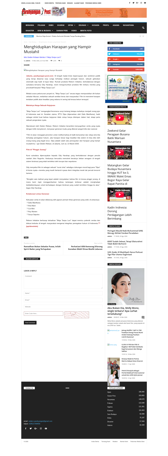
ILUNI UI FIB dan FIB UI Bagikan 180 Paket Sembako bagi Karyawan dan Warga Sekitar (132, 347)
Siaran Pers (62, 30)
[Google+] (137, 3)
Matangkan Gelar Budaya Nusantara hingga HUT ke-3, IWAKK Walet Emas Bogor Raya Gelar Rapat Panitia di (119, 174)
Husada (95, 25)
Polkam (41, 25)
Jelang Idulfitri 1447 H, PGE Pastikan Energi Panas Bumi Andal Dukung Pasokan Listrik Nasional (132, 333)
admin (28, 61)
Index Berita (49, 3)
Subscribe (139, 69)
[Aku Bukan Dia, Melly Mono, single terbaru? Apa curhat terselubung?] (125, 286)
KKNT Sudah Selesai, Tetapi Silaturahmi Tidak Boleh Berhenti (124, 242)
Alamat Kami (79, 3)
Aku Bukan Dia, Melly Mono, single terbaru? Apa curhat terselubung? (123, 311)
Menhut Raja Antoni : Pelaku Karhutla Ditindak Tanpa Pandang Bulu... (61, 36)
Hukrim (60, 25)
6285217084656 (34, 424)
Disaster (30, 30)
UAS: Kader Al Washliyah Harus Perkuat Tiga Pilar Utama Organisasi (125, 253)
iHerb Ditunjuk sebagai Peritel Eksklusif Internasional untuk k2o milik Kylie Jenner (133, 372)
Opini (109, 392)
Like (141, 49)
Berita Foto (86, 30)
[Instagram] (141, 3)
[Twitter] (133, 3)
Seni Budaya (32, 42)
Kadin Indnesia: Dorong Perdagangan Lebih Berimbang (119, 213)
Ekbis (51, 25)
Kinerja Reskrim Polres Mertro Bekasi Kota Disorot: (132, 360)
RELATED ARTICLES (32, 259)
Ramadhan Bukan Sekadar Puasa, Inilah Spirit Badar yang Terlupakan (42, 247)
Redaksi (70, 3)
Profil (106, 25)
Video (74, 30)
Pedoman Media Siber (93, 3)
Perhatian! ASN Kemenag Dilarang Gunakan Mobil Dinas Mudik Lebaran (85, 247)
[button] (143, 28)
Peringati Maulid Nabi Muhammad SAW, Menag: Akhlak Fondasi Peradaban (125, 231)
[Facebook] (129, 3)
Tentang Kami (60, 3)
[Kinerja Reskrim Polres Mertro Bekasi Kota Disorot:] (113, 366)
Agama (116, 25)
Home (25, 42)
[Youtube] (145, 3)
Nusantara (128, 25)
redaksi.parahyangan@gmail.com (40, 421)
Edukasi (110, 411)
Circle (140, 59)
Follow (140, 54)
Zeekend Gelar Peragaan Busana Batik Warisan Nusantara (118, 136)
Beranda (30, 25)
